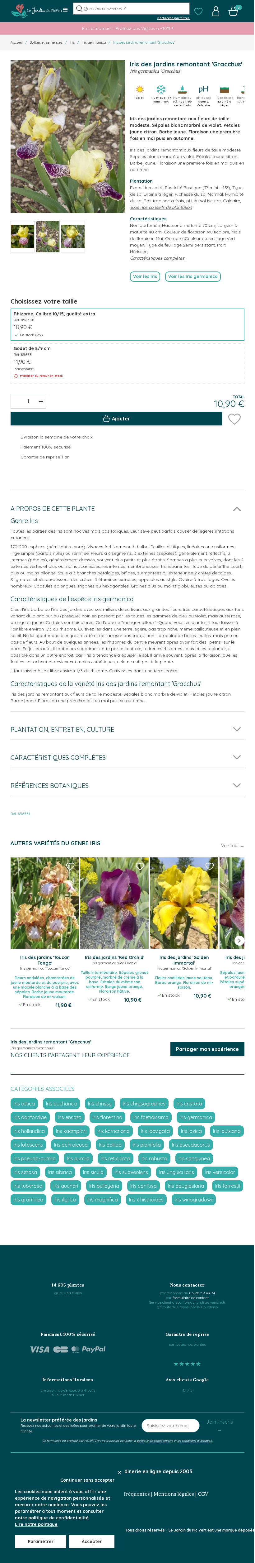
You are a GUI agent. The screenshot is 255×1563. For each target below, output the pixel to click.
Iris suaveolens (131, 1172)
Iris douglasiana (186, 1186)
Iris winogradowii (194, 1199)
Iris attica (24, 1103)
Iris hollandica (29, 1131)
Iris (72, 42)
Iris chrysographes (144, 1103)
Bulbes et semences (46, 42)
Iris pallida (110, 1145)
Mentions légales (174, 1494)
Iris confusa (143, 1186)
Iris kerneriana (114, 1131)
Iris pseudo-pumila (35, 1158)
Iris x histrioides (146, 1199)
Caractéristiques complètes (157, 258)
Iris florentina (107, 1117)
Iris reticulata (115, 1158)
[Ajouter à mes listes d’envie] (234, 418)
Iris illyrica (65, 1199)
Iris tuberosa (28, 1186)
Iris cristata (189, 1103)
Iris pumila (78, 1158)
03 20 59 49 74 (202, 1293)
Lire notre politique (36, 1524)
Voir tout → (232, 845)
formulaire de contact (191, 1297)
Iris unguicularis (176, 1172)
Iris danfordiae (30, 1117)
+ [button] (41, 401)
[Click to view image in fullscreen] (68, 136)
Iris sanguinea (194, 1158)
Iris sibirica (60, 1172)
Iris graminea (28, 1199)
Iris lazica (191, 1131)
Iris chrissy (100, 1103)
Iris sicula (93, 1172)
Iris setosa (25, 1172)
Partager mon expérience (207, 1049)
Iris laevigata (155, 1131)
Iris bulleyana (104, 1186)
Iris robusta (154, 1158)
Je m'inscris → (219, 1425)
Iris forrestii (227, 1186)
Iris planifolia (147, 1145)
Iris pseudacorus (191, 1145)
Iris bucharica (61, 1103)
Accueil (17, 42)
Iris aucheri (65, 1186)
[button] (198, 11)
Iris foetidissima (151, 1117)
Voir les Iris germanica (193, 276)
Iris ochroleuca (71, 1145)
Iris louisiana (227, 1131)
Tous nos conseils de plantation (161, 207)
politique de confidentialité (155, 1440)
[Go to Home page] (37, 11)
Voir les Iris (145, 276)
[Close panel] (119, 1472)
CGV (203, 1494)
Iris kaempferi (71, 1131)
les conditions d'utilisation (194, 1440)
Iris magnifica (102, 1199)
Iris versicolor (220, 1172)
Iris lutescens (28, 1145)
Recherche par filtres (173, 18)
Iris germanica (93, 42)
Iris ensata (69, 1117)
